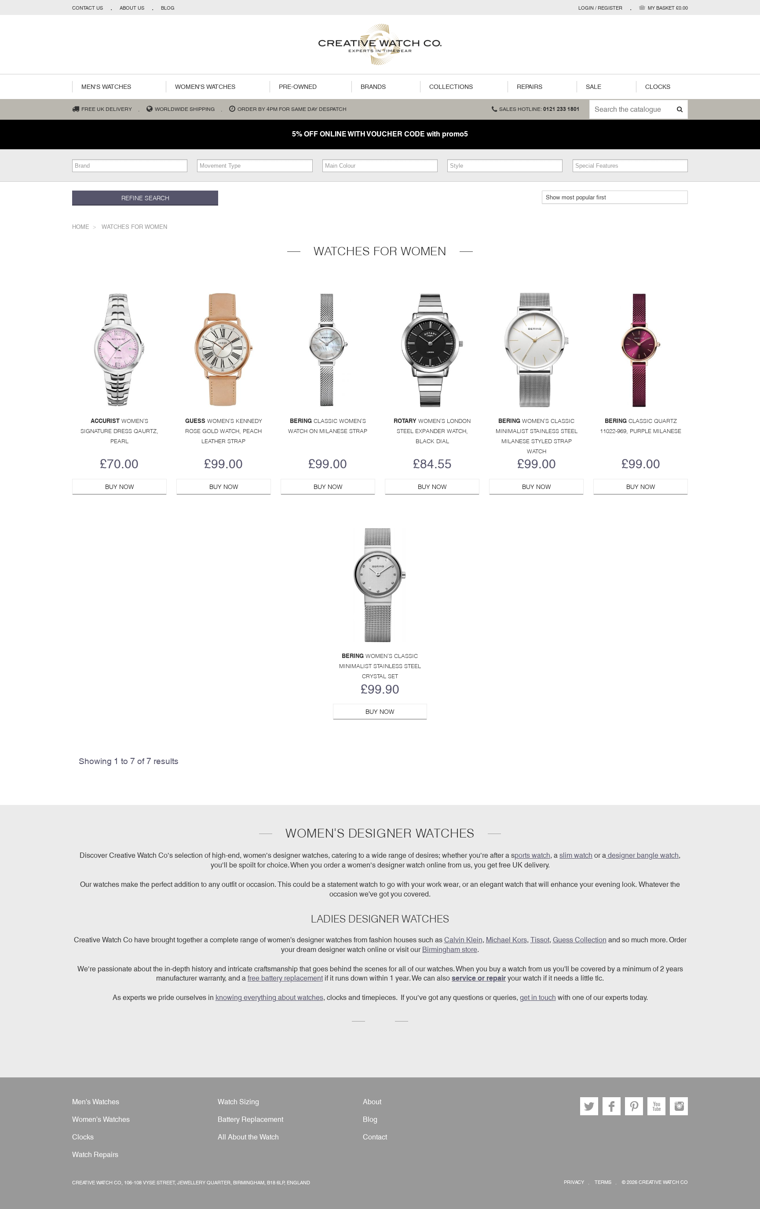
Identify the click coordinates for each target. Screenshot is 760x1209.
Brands (373, 86)
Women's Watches (205, 86)
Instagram (679, 1106)
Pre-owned (298, 86)
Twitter (589, 1106)
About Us (132, 8)
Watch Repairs (95, 1154)
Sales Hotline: (539, 109)
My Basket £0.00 (668, 8)
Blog (168, 8)
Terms (603, 1182)
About (372, 1102)
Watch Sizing (238, 1102)
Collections (451, 86)
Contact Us (87, 8)
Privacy (574, 1182)
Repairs (529, 86)
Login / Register (600, 8)
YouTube (656, 1106)
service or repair (479, 978)
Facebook (612, 1106)
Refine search (145, 198)
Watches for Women (134, 227)
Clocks (657, 86)
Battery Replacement (250, 1119)
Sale (593, 86)
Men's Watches (106, 86)
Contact (375, 1137)
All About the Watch (248, 1137)
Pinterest (634, 1106)
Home (80, 227)
